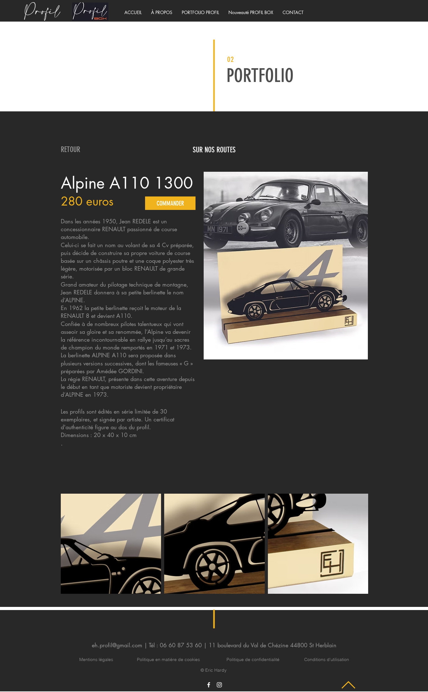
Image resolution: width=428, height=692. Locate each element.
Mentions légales (96, 659)
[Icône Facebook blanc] (208, 684)
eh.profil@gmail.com (117, 645)
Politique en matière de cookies (169, 659)
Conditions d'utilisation (326, 659)
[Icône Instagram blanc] (219, 684)
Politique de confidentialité (253, 659)
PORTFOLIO (260, 75)
